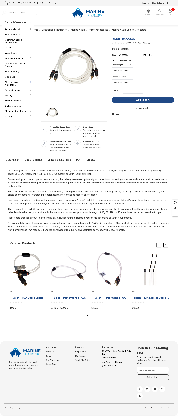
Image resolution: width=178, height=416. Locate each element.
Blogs (48, 356)
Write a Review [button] (144, 43)
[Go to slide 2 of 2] (90, 315)
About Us (50, 352)
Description (12, 160)
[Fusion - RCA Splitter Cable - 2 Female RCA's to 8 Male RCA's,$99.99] (150, 269)
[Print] (117, 114)
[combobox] (19, 12)
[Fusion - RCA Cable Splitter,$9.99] (28, 269)
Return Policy (52, 364)
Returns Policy (167, 408)
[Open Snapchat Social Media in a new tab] (140, 396)
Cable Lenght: (121, 65)
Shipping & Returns (59, 160)
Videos (90, 160)
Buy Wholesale (52, 360)
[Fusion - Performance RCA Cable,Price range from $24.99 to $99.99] (68, 269)
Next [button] (165, 245)
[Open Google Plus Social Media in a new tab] (162, 389)
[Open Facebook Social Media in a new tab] (140, 389)
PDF (78, 160)
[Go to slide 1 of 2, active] (87, 315)
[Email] (113, 114)
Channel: (119, 77)
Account (148, 14)
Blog (169, 3)
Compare (145, 3)
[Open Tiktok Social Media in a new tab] (155, 389)
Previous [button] (158, 245)
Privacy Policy (150, 408)
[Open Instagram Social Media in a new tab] (147, 389)
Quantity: (116, 90)
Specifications (33, 160)
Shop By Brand (158, 3)
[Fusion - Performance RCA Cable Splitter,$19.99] (109, 269)
